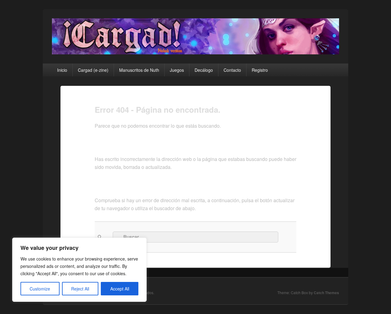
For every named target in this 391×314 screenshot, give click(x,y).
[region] (79, 270)
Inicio (62, 70)
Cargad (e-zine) (93, 70)
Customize (40, 289)
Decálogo (204, 70)
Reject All (80, 289)
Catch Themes (326, 292)
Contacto (232, 70)
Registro (260, 70)
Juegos (177, 70)
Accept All (119, 289)
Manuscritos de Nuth (139, 70)
